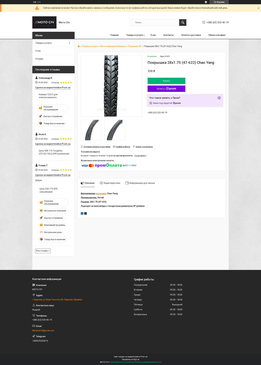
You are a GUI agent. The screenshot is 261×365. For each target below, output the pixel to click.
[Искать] (182, 22)
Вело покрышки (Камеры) (113, 46)
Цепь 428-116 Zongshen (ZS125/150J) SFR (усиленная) (54, 152)
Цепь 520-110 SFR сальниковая (48, 190)
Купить (166, 81)
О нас (153, 35)
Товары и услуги (134, 35)
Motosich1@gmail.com (43, 330)
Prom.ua (143, 357)
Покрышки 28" (135, 46)
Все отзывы (42, 251)
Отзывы (39, 59)
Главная (114, 35)
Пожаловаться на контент (121, 362)
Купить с (161, 89)
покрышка (100, 193)
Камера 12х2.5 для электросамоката (48, 96)
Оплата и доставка (191, 35)
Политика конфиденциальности (147, 362)
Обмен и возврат (217, 35)
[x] (85, 214)
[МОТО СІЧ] (44, 22)
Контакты (169, 35)
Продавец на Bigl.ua (130, 359)
